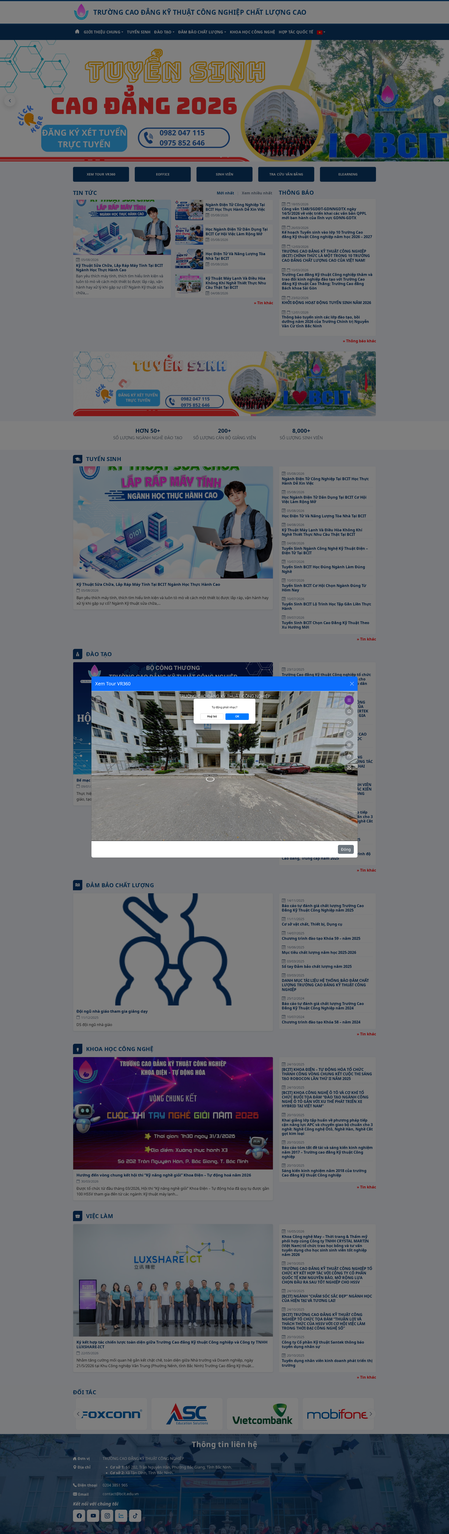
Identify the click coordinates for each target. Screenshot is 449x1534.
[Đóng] (352, 683)
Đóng (346, 849)
